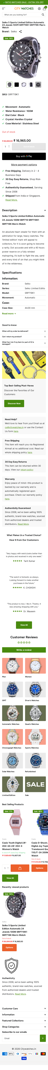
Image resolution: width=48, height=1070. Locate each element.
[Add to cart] (20, 868)
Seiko (14, 31)
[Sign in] (39, 8)
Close (24, 1008)
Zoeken (43, 14)
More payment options (24, 164)
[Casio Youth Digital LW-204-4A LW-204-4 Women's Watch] (15, 822)
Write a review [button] (24, 650)
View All (24, 625)
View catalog (3, 8)
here (16, 431)
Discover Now (14, 403)
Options (39, 868)
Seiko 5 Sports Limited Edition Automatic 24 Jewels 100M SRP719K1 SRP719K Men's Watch (14, 930)
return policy (27, 469)
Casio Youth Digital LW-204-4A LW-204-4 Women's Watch (14, 846)
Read (8, 313)
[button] (41, 58)
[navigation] (9, 85)
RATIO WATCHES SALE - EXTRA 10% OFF (24, 2)
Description (9, 210)
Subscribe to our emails (14, 1032)
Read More (23, 524)
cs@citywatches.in (14, 427)
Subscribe (43, 1038)
